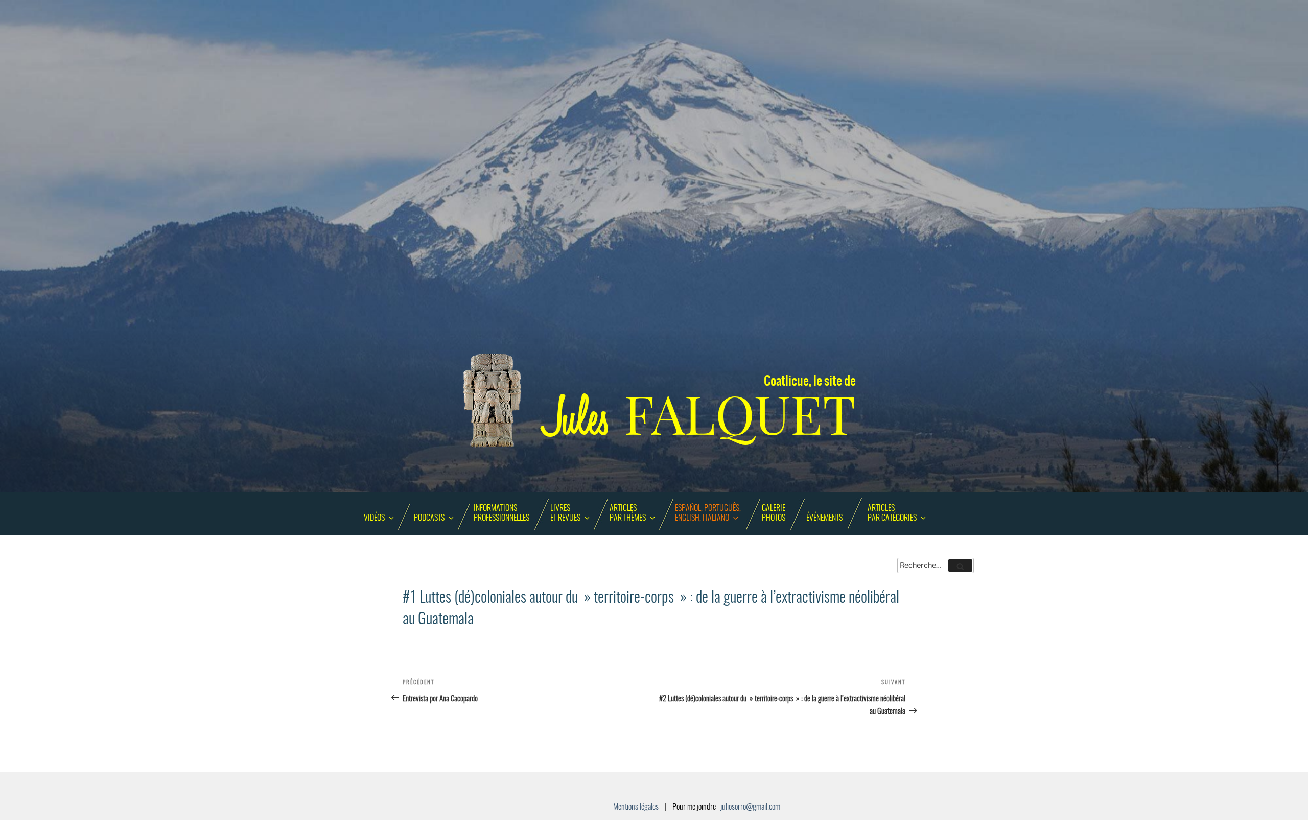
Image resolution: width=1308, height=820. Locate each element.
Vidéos (374, 518)
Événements (824, 518)
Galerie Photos (773, 513)
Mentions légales (636, 807)
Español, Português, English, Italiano (708, 513)
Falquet (700, 415)
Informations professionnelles (501, 513)
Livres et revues (565, 513)
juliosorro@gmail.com (750, 807)
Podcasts (429, 518)
